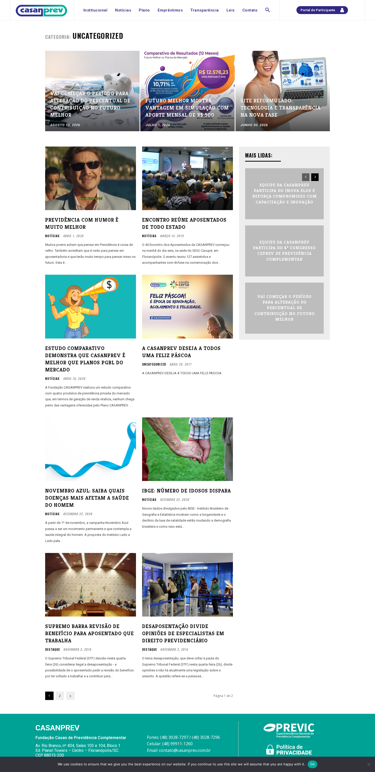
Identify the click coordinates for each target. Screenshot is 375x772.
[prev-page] (305, 177)
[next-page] (70, 696)
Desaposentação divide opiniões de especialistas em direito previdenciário (183, 633)
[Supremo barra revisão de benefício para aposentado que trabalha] (90, 585)
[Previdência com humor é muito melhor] (90, 178)
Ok (312, 764)
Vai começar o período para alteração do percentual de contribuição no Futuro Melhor (284, 308)
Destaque (52, 649)
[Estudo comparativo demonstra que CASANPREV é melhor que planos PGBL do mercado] (90, 306)
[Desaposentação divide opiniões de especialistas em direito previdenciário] (187, 585)
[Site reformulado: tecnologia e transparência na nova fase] (282, 91)
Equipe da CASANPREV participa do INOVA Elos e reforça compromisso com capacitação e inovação (284, 193)
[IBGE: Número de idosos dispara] (187, 449)
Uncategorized (154, 364)
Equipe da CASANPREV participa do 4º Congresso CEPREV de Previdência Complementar (284, 250)
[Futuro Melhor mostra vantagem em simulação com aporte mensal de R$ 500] (187, 91)
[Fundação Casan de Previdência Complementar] (41, 10)
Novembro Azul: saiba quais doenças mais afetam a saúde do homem (87, 498)
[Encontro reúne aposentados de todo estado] (187, 178)
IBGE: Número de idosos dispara (186, 491)
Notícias (52, 235)
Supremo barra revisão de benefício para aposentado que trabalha (89, 633)
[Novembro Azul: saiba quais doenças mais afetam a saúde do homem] (90, 449)
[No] (368, 764)
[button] (267, 10)
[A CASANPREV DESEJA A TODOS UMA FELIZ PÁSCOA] (187, 306)
